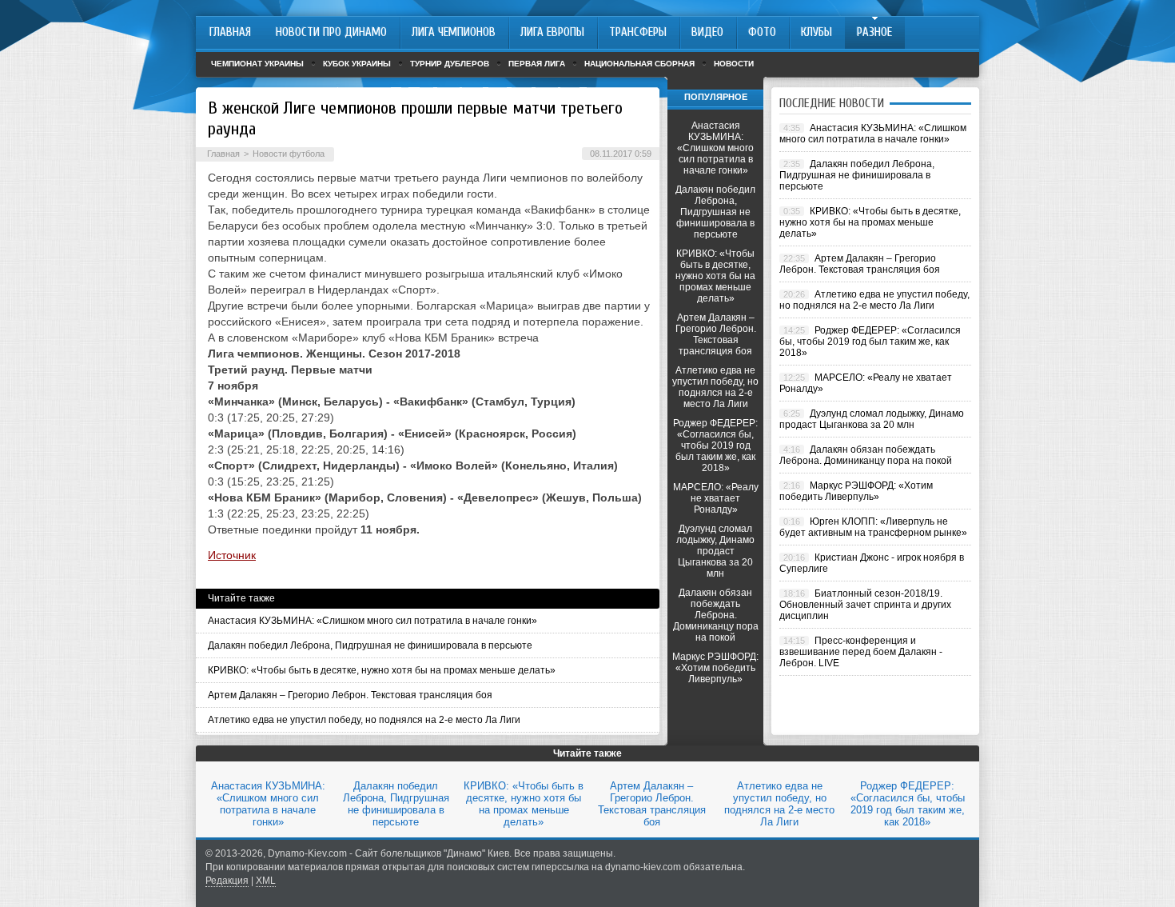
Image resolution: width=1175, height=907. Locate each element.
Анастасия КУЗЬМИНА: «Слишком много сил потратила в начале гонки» (372, 620)
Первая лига (536, 63)
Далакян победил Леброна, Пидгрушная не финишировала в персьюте (370, 645)
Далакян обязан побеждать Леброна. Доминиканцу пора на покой (716, 615)
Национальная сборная (639, 63)
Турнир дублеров (449, 63)
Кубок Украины (357, 63)
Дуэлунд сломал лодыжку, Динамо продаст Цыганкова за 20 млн (715, 551)
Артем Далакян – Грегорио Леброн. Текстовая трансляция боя (350, 695)
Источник (232, 555)
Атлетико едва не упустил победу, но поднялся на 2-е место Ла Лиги (364, 719)
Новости (734, 63)
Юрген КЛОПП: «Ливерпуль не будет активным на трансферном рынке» (873, 527)
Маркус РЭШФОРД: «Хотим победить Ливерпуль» (715, 668)
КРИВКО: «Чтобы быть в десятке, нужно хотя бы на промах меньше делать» (382, 670)
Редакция (227, 880)
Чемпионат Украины (257, 63)
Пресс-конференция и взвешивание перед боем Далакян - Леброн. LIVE (860, 652)
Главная (223, 153)
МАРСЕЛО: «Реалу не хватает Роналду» (716, 498)
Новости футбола (289, 153)
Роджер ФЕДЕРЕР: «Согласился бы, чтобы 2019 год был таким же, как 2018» (715, 445)
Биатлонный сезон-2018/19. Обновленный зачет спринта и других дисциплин (865, 604)
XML (266, 880)
